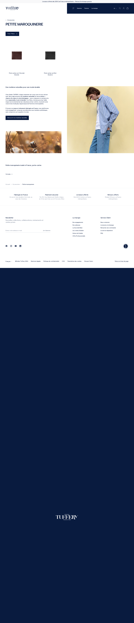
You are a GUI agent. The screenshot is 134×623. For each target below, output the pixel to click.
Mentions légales (36, 261)
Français (8, 261)
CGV (63, 261)
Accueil (8, 184)
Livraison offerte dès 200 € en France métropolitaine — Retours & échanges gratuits (67, 1)
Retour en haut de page (121, 261)
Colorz (91, 261)
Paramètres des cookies (74, 261)
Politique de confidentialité (51, 261)
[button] (127, 8)
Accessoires (16, 184)
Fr (114, 8)
